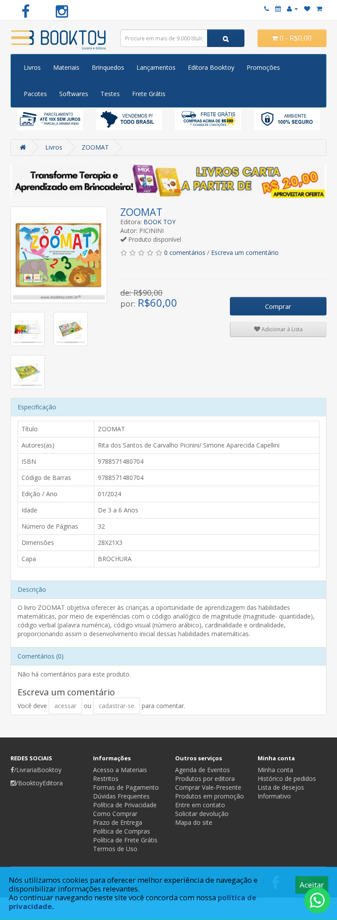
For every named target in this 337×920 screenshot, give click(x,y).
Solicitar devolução (202, 813)
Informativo (274, 796)
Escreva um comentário (245, 252)
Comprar (278, 306)
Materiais (66, 67)
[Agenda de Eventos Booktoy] (278, 8)
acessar (65, 706)
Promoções (263, 67)
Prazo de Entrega (117, 822)
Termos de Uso (115, 849)
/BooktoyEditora (39, 783)
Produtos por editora (205, 778)
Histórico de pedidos (287, 778)
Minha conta (275, 770)
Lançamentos (156, 67)
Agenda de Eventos (202, 770)
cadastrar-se (116, 706)
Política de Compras (121, 831)
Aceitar (312, 885)
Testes (110, 93)
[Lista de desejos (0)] (307, 8)
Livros (32, 67)
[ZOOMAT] (59, 255)
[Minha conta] (292, 8)
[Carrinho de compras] (319, 8)
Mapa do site (193, 822)
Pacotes (35, 93)
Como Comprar (115, 813)
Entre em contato (200, 805)
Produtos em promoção (209, 796)
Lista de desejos (281, 787)
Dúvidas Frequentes (121, 796)
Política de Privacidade (125, 805)
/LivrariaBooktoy (37, 770)
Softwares (73, 93)
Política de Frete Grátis (125, 840)
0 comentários (184, 252)
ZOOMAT (95, 147)
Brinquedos (108, 67)
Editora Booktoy (211, 67)
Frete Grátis (148, 93)
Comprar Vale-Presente (208, 787)
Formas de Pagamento (126, 787)
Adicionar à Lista (281, 329)
